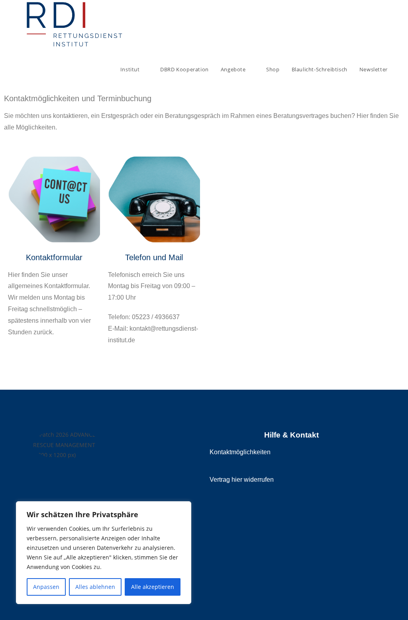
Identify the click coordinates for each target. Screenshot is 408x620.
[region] (103, 552)
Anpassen (46, 587)
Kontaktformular (54, 257)
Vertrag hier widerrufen (242, 479)
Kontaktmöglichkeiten (240, 452)
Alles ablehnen (95, 587)
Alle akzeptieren (152, 587)
